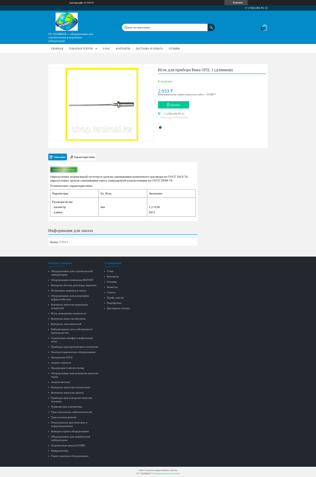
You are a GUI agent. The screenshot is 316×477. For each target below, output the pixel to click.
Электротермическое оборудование (73, 352)
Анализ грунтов (61, 362)
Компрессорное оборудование (70, 431)
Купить (175, 105)
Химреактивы (59, 450)
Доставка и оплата (149, 48)
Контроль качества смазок (67, 392)
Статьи (111, 292)
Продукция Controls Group (67, 368)
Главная (57, 48)
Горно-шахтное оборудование (70, 456)
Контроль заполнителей (66, 324)
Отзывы (174, 48)
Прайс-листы (115, 297)
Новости (112, 287)
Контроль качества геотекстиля (70, 387)
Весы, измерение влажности (68, 313)
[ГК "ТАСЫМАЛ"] (66, 21)
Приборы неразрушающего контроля (74, 346)
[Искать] (211, 25)
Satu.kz (173, 470)
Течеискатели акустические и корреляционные (69, 424)
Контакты (123, 48)
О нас (106, 48)
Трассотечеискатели (63, 417)
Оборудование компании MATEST (72, 280)
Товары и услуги (81, 48)
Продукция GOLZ (62, 357)
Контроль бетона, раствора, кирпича (73, 285)
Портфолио (114, 303)
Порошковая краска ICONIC (68, 445)
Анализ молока (60, 382)
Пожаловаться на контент (166, 473)
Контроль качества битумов (68, 318)
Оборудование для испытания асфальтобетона (70, 297)
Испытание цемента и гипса (68, 290)
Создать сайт (76, 2)
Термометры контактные (66, 406)
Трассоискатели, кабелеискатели (71, 412)
